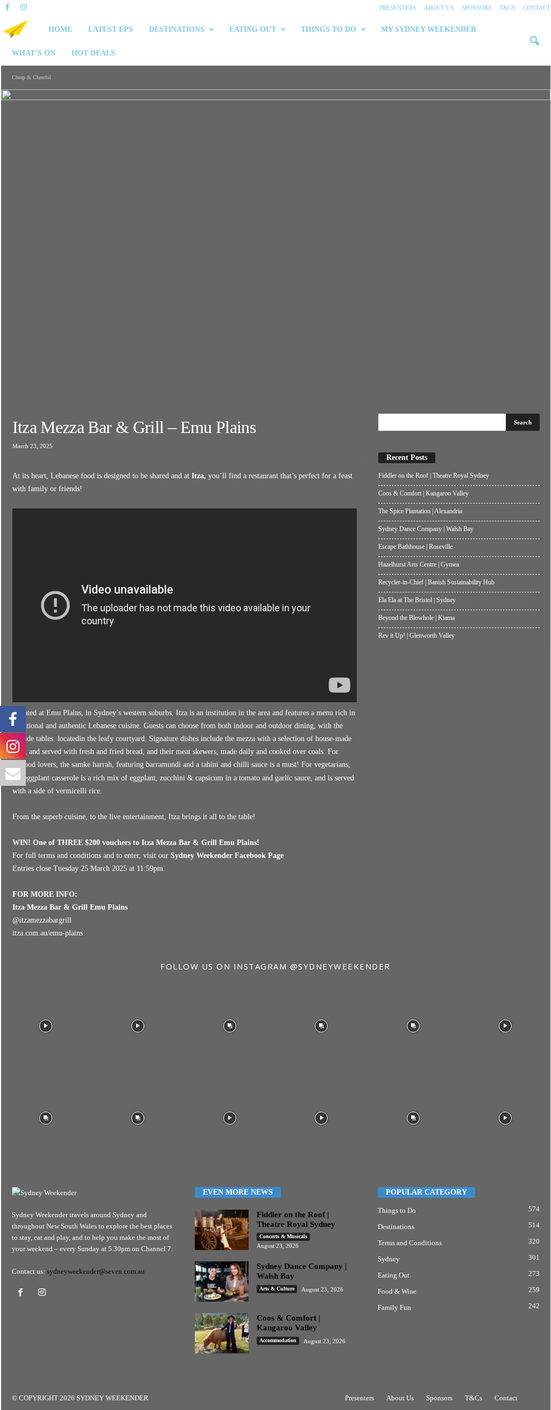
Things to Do (397, 1210)
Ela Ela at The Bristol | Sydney (417, 600)
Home (60, 29)
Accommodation (277, 1340)
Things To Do (328, 29)
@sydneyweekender (340, 966)
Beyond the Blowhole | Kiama (416, 618)
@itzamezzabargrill (42, 920)
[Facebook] (7, 8)
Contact (536, 7)
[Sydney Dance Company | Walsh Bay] (222, 1281)
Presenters (397, 7)
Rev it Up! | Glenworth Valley (416, 635)
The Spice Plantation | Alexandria (420, 511)
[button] (534, 41)
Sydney (389, 1259)
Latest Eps (110, 29)
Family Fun (394, 1307)
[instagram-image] (46, 1025)
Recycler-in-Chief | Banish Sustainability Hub (436, 582)
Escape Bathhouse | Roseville (415, 546)
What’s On (33, 53)
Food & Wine (397, 1291)
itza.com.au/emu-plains (47, 933)
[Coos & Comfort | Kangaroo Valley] (222, 1333)
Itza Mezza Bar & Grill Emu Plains (199, 843)
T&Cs (507, 7)
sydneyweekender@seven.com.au (96, 1271)
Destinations (176, 29)
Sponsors (476, 7)
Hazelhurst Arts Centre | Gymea (418, 564)
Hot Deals (93, 53)
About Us (439, 7)
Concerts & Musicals (283, 1236)
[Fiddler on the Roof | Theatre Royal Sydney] (222, 1230)
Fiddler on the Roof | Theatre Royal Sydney (433, 475)
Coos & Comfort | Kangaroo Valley (423, 493)
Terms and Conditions (410, 1243)
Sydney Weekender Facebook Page (227, 855)
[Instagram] (23, 8)
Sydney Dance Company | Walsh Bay (426, 529)
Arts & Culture (276, 1289)
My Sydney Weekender (428, 29)
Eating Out (252, 29)
